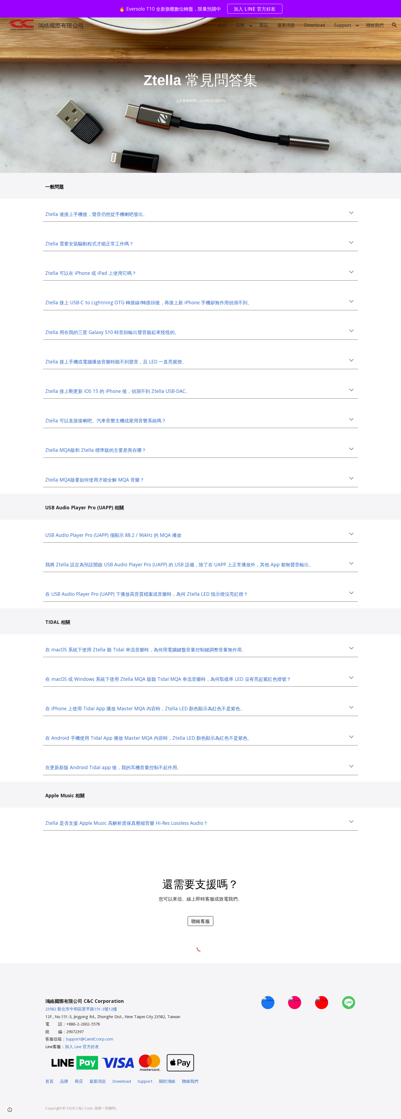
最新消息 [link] (286, 25)
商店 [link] (263, 25)
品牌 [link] (240, 25)
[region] (200, 8)
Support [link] (342, 25)
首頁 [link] (222, 25)
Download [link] (314, 25)
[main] (200, 80)
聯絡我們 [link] (375, 25)
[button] (394, 25)
